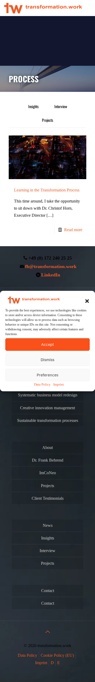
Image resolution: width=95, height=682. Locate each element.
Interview (60, 106)
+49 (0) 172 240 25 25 (50, 258)
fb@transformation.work (51, 266)
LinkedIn (50, 274)
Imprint (58, 384)
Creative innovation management (47, 408)
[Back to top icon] (47, 631)
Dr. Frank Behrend (47, 460)
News (48, 525)
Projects (47, 120)
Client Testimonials (48, 498)
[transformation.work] (43, 8)
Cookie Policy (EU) (57, 655)
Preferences (47, 374)
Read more (73, 230)
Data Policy (42, 384)
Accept (47, 344)
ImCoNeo (47, 473)
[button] (87, 301)
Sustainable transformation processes (47, 420)
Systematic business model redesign (47, 395)
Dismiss (47, 359)
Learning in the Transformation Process (46, 190)
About (47, 447)
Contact (47, 590)
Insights (33, 106)
